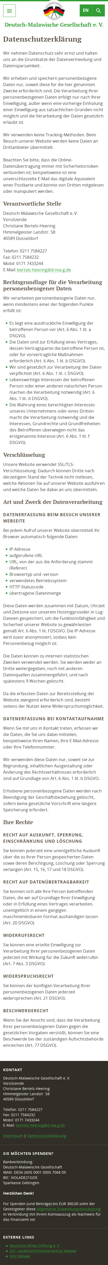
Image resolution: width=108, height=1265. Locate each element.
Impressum (13, 1135)
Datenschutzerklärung (46, 1135)
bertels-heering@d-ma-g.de (44, 270)
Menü (15, 11)
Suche (104, 10)
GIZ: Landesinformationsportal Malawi (43, 1250)
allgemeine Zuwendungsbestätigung (69, 1208)
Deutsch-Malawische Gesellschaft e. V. (54, 24)
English (86, 10)
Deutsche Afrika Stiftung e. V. (34, 1245)
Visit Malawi (19, 1255)
